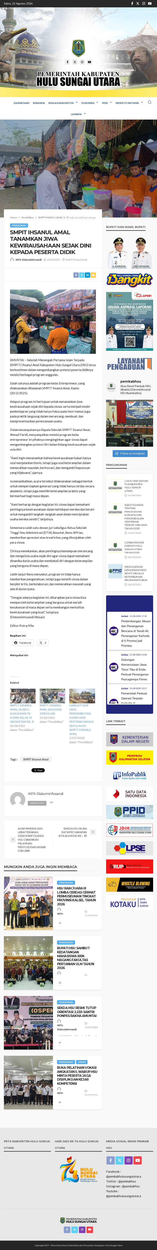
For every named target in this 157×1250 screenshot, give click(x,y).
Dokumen (87, 102)
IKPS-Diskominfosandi (28, 259)
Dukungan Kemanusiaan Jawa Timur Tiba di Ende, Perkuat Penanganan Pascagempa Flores (135, 669)
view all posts (37, 803)
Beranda (39, 102)
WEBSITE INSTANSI (127, 102)
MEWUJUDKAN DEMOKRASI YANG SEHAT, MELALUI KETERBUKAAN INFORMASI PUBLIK (135, 573)
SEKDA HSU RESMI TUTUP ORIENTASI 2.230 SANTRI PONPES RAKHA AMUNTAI (76, 1012)
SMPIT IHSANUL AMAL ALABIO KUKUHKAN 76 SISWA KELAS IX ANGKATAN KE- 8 (22, 713)
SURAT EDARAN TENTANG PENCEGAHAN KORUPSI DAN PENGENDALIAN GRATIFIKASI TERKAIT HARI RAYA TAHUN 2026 (135, 517)
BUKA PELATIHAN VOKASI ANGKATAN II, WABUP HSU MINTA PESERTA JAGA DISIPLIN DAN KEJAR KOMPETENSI (77, 1075)
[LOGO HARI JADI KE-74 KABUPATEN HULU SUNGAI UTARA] (115, 485)
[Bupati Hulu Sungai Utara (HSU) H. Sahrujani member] (129, 423)
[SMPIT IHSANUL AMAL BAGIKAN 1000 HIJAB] (52, 696)
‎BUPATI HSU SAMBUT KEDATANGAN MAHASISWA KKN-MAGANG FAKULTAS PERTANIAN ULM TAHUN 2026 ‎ (75, 958)
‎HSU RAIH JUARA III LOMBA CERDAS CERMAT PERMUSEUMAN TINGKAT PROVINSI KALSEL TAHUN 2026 (76, 896)
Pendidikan (19, 225)
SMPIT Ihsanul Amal (76, 259)
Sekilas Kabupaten (61, 102)
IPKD (105, 102)
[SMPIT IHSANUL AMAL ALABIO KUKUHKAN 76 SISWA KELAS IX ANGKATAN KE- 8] (23, 696)
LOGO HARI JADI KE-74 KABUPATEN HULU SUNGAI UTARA (136, 486)
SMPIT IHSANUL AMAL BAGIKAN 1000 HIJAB (51, 709)
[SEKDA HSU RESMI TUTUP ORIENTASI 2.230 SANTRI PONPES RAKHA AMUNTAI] (28, 1023)
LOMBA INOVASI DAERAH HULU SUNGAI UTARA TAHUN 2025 (134, 547)
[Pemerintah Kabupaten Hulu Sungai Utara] (78, 48)
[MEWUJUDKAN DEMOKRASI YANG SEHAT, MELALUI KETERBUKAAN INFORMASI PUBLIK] (115, 571)
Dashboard (22, 102)
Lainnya (76, 114)
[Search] (149, 102)
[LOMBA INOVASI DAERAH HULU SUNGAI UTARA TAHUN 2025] (115, 547)
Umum (81, 1062)
